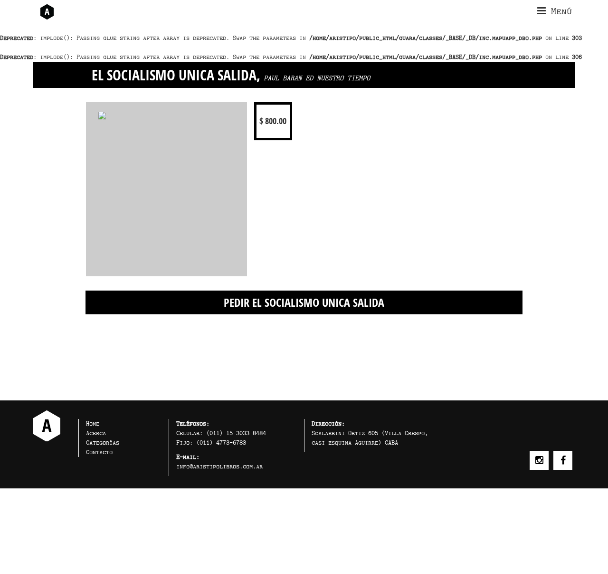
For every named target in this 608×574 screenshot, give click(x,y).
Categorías (102, 442)
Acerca (96, 433)
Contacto (99, 452)
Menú (559, 11)
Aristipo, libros (46, 425)
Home (92, 423)
